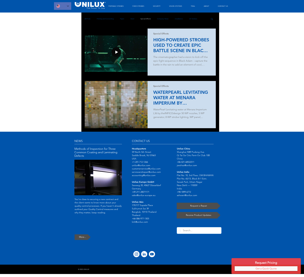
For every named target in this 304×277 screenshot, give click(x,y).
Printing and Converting (105, 19)
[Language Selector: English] (62, 6)
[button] (211, 19)
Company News (162, 19)
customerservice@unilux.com (146, 168)
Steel (132, 19)
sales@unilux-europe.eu (143, 195)
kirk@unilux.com (140, 221)
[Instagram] (136, 254)
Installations (179, 19)
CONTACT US (141, 141)
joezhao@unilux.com (187, 165)
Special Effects (145, 19)
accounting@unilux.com (143, 175)
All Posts (87, 19)
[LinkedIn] (144, 254)
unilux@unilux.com (141, 165)
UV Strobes (193, 19)
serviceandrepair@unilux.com (146, 172)
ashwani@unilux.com (187, 195)
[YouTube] (152, 254)
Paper (122, 19)
